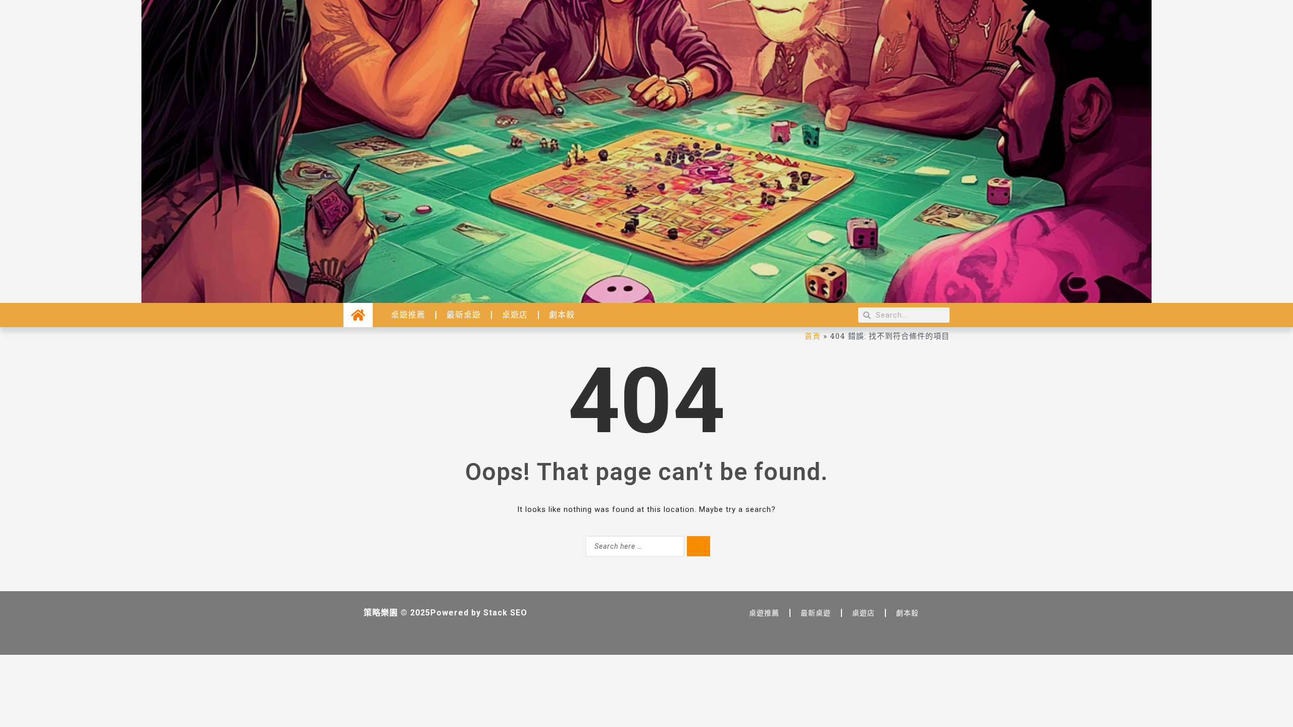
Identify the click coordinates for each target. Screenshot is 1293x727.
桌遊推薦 (408, 315)
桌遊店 (515, 315)
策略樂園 (381, 612)
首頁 (813, 336)
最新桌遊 (463, 315)
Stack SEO (505, 612)
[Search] (698, 546)
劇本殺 (562, 315)
